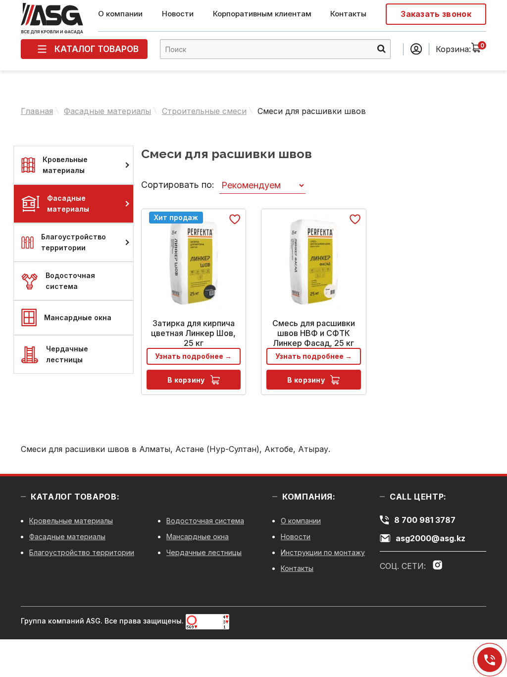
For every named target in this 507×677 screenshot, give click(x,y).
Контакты (348, 13)
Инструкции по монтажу (323, 552)
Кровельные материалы (65, 164)
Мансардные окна (77, 317)
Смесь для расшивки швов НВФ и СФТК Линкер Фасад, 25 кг (313, 333)
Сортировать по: (177, 184)
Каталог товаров (96, 49)
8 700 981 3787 (489, 660)
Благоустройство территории (73, 242)
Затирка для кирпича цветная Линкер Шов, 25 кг (193, 333)
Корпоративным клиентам (262, 13)
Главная (37, 111)
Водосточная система (70, 280)
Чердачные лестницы (67, 354)
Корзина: (453, 49)
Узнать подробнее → (193, 356)
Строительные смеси (204, 111)
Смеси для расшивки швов (311, 111)
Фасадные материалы (107, 111)
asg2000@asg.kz (430, 538)
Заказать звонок (436, 14)
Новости (178, 13)
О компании (120, 13)
